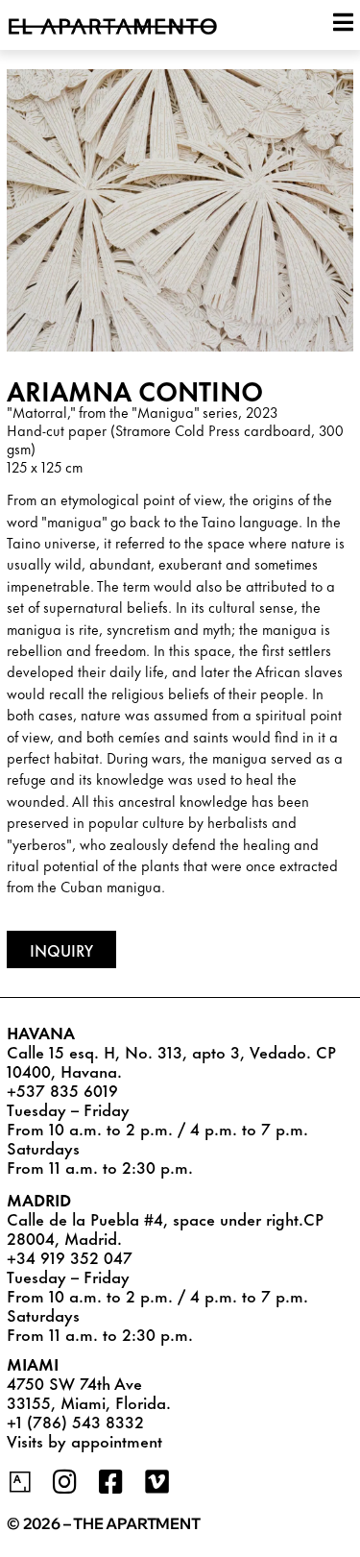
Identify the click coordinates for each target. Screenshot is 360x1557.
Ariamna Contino (135, 389)
